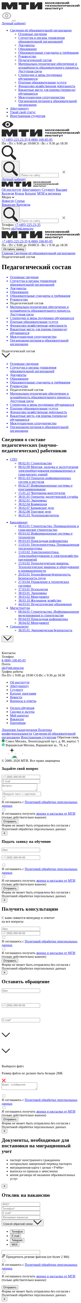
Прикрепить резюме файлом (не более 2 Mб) (37, 1257)
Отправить (10, 821)
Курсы (19, 193)
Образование (27, 49)
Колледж (8, 193)
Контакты (23, 204)
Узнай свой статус (23, 112)
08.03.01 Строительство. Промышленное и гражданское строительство (48, 527)
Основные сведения (32, 34)
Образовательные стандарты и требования (48, 52)
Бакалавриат (19, 522)
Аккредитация (27, 730)
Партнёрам (18, 723)
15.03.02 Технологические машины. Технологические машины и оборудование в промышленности (48, 566)
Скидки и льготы (22, 711)
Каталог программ (23, 693)
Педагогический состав (35, 60)
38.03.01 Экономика (32, 593)
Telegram (17, 1240)
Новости (8, 201)
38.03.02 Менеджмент (33, 596)
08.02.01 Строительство (35, 463)
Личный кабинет (14, 23)
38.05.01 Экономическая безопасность (45, 630)
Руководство (27, 56)
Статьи (20, 201)
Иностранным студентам (27, 116)
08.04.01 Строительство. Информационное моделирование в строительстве (48, 613)
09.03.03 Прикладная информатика (43, 541)
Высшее (61, 189)
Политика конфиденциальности (27, 731)
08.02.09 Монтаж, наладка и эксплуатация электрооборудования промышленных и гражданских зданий (48, 470)
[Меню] (14, 20)
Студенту (48, 189)
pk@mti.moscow (22, 228)
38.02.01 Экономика (32, 500)
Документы (26, 45)
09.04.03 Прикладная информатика (43, 619)
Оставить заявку (13, 249)
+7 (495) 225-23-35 (15, 139)
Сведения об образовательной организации (41, 30)
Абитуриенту (19, 108)
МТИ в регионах (49, 193)
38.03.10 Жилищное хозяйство (39, 600)
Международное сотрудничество (41, 97)
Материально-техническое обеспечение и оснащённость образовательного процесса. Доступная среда (48, 67)
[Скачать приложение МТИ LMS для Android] (21, 757)
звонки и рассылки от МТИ (55, 813)
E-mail (15, 1235)
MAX (15, 1244)
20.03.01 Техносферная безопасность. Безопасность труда (44, 576)
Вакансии (9, 204)
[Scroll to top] (7, 638)
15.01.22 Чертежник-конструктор (41, 493)
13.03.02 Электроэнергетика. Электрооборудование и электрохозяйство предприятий (48, 555)
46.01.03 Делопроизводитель (38, 515)
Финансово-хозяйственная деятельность (46, 86)
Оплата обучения (22, 708)
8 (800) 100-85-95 (40, 139)
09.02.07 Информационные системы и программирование (45, 487)
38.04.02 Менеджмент (33, 623)
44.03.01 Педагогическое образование (45, 604)
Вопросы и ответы (23, 701)
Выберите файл (13, 1066)
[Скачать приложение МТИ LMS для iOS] (7, 757)
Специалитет (19, 626)
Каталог (30, 193)
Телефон (17, 1231)
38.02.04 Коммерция (32, 504)
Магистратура (20, 608)
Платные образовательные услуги (42, 82)
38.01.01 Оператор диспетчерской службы (48, 496)
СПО (13, 459)
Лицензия (9, 730)
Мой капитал (19, 715)
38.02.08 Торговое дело (34, 511)
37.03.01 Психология (33, 589)
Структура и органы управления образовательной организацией (41, 39)
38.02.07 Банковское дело (36, 508)
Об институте (11, 189)
